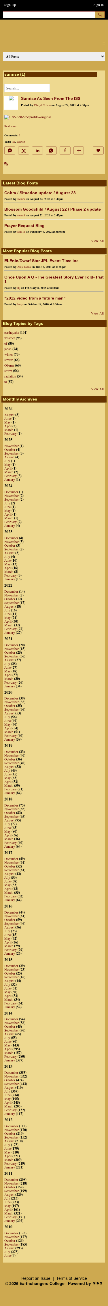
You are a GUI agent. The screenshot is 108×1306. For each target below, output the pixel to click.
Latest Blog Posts (20, 183)
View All (97, 240)
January (9, 479)
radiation (10, 376)
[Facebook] (65, 150)
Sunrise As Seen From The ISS (50, 98)
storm (8, 370)
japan (8, 348)
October (9, 449)
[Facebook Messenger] (9, 150)
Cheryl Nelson (42, 105)
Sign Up (10, 4)
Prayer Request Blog (24, 225)
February (10, 433)
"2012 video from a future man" (35, 298)
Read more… (12, 126)
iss (13, 142)
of (5, 343)
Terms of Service (71, 1278)
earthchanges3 (52, 29)
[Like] (98, 150)
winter (8, 354)
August (9, 414)
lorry (20, 304)
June (7, 418)
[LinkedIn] (37, 150)
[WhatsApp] (51, 150)
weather (9, 337)
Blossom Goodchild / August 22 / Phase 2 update (52, 209)
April (8, 426)
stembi (21, 199)
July (7, 460)
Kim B (21, 232)
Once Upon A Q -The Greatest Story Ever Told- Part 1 (54, 279)
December (11, 491)
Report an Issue (35, 1278)
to (5, 381)
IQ (18, 288)
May (7, 422)
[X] (23, 150)
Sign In (99, 4)
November (11, 445)
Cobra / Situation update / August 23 (40, 192)
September (11, 453)
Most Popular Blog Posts (27, 251)
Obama (9, 365)
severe (8, 359)
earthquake (11, 332)
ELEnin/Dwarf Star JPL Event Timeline (41, 260)
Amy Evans (24, 267)
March (8, 429)
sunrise (21, 142)
